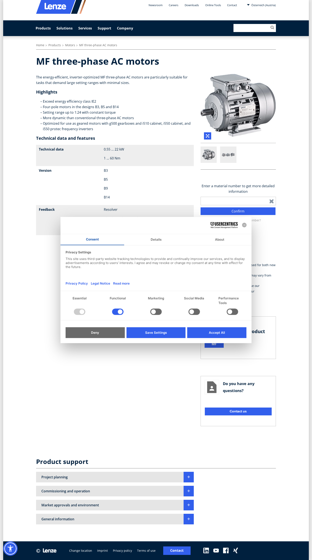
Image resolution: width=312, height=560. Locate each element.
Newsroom (156, 5)
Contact (232, 5)
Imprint (102, 551)
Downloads (192, 5)
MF (214, 344)
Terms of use (146, 551)
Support (104, 28)
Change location (80, 551)
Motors (70, 45)
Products (43, 28)
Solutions (64, 28)
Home (40, 45)
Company (125, 28)
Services (85, 28)
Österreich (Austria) (263, 5)
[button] (115, 477)
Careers (173, 5)
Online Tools (213, 5)
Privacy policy (122, 551)
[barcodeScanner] (271, 201)
